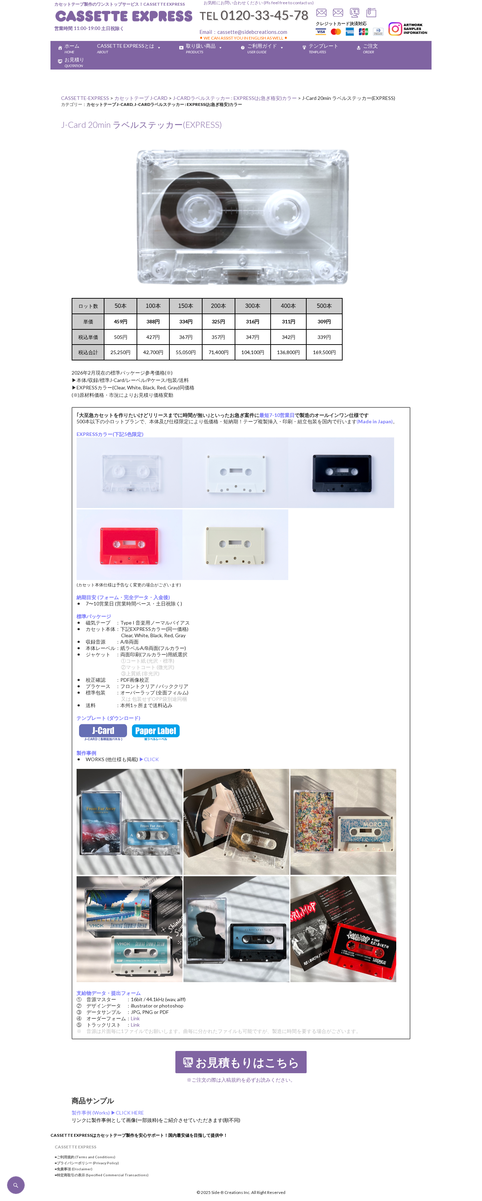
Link (135, 1018)
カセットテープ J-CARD (109, 104)
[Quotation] (354, 16)
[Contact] (321, 16)
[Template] (371, 16)
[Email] (338, 16)
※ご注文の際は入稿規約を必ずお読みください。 (241, 1080)
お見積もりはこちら (247, 1062)
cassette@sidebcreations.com (252, 32)
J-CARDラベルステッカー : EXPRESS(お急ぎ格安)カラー (188, 104)
